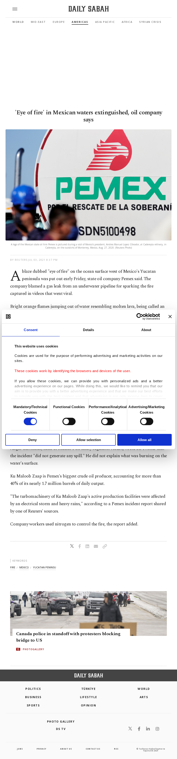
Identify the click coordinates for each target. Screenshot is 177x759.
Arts (144, 697)
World (18, 22)
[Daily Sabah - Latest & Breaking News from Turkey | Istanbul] (88, 9)
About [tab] (146, 330)
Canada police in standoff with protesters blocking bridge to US (68, 637)
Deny (32, 440)
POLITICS (33, 689)
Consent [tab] (31, 330)
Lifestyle (88, 697)
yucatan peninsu (44, 567)
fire (12, 567)
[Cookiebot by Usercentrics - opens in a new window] (140, 316)
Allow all (144, 440)
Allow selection (88, 440)
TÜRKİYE (88, 689)
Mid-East (38, 22)
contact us (93, 748)
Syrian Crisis (150, 22)
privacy (41, 748)
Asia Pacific (105, 22)
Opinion (88, 705)
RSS (116, 748)
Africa (127, 22)
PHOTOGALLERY (33, 649)
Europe (59, 22)
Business (33, 697)
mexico (24, 567)
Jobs (20, 748)
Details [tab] (88, 330)
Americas (80, 22)
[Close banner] (170, 316)
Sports (33, 705)
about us (66, 748)
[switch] (69, 421)
